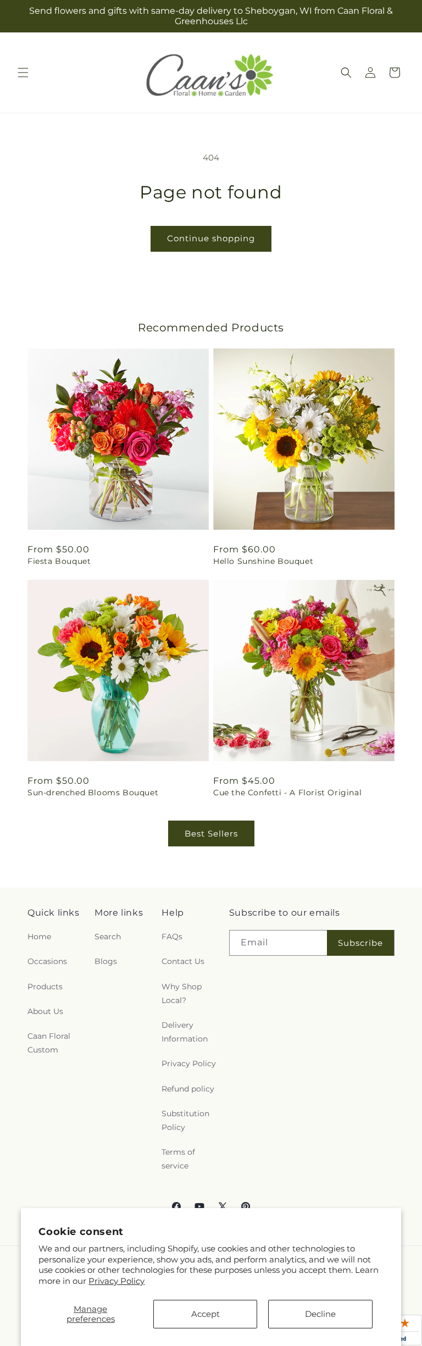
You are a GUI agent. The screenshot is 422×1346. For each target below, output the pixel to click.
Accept (205, 1314)
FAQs (172, 936)
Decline (320, 1314)
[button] (23, 72)
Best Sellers (211, 833)
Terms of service (178, 1159)
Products (45, 987)
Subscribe (360, 943)
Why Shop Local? (182, 993)
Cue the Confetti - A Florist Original (287, 792)
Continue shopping (211, 238)
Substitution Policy (185, 1120)
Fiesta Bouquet (59, 561)
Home (39, 936)
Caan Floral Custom (48, 1043)
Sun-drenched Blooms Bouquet (92, 792)
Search (108, 936)
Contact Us (183, 961)
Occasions (47, 961)
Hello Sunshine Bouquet (263, 561)
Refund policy (188, 1089)
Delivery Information (185, 1032)
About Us (45, 1011)
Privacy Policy (116, 1281)
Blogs (106, 961)
